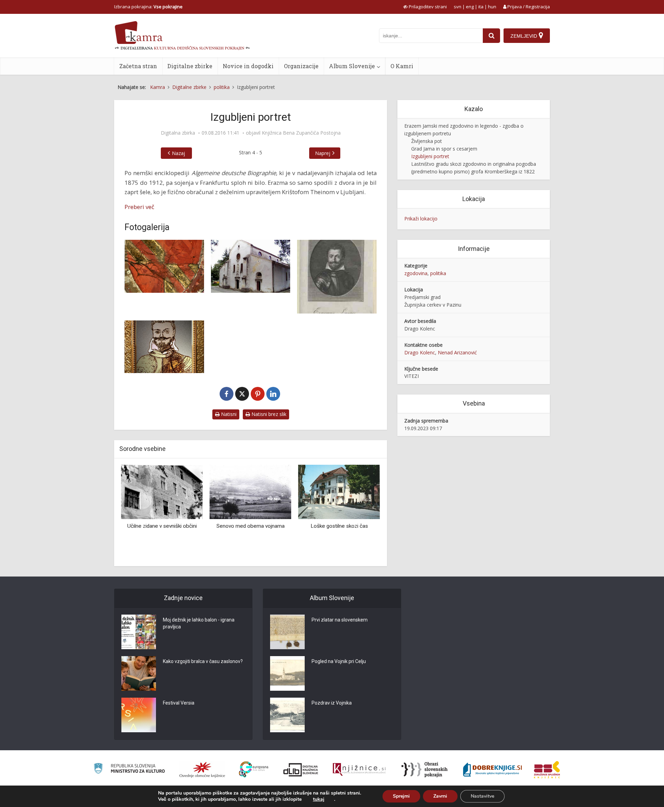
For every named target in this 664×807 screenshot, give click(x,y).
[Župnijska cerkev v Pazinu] (250, 266)
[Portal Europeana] (254, 769)
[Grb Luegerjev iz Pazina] (164, 266)
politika (438, 273)
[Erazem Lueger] (164, 346)
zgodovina (415, 273)
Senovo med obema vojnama (250, 526)
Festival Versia (178, 703)
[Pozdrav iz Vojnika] (287, 715)
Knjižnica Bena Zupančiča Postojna (301, 133)
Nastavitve (482, 796)
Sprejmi (401, 796)
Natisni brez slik (268, 414)
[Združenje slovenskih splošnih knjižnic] (359, 770)
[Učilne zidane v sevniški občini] (162, 491)
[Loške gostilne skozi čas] (339, 491)
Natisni (228, 414)
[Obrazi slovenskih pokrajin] (424, 769)
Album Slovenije (352, 66)
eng (470, 6)
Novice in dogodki (248, 66)
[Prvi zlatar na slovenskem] (287, 632)
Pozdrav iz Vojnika (332, 703)
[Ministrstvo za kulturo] (129, 769)
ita (480, 6)
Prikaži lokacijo (420, 218)
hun (492, 6)
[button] (362, 513)
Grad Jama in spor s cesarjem (444, 148)
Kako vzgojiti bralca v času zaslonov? (203, 661)
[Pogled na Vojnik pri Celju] (287, 673)
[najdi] (491, 35)
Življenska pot (426, 141)
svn (457, 6)
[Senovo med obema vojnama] (250, 491)
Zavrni (440, 796)
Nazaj (178, 153)
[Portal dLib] (301, 769)
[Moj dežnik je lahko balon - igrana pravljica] (138, 632)
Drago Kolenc (419, 352)
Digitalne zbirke (189, 66)
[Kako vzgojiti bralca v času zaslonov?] (138, 673)
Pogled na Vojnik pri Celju (339, 661)
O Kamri (401, 66)
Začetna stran (138, 66)
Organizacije (301, 66)
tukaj (318, 799)
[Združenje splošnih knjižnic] (547, 769)
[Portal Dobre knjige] (492, 770)
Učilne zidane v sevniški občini (162, 526)
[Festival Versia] (138, 715)
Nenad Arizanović (457, 352)
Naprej (322, 153)
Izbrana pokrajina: (148, 6)
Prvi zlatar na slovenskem (340, 620)
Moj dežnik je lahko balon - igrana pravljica (198, 623)
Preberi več (139, 207)
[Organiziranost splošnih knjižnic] (202, 769)
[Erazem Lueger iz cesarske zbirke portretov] (337, 276)
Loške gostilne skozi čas (339, 526)
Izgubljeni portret (430, 156)
